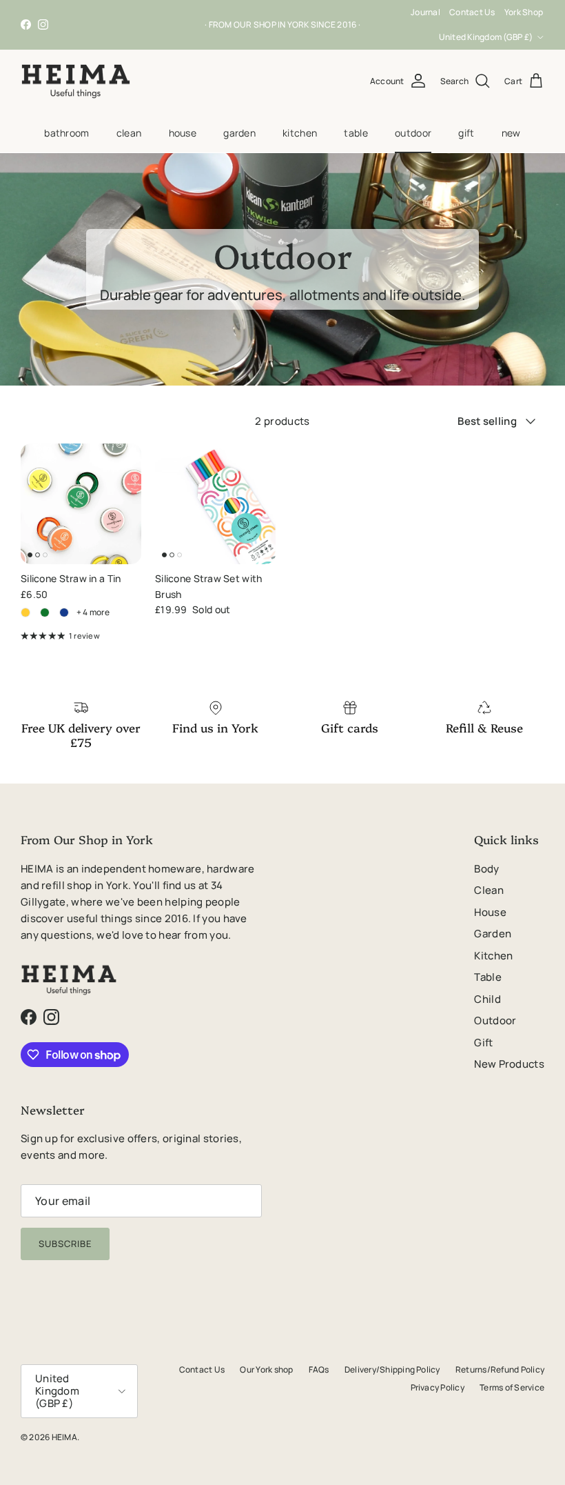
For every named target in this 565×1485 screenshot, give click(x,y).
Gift (466, 132)
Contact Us (472, 12)
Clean (128, 132)
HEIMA (64, 1437)
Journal (425, 12)
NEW (511, 132)
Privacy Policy (437, 1387)
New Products (509, 1064)
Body (486, 868)
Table (355, 132)
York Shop (523, 12)
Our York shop (266, 1369)
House (182, 132)
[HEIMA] (76, 81)
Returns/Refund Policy (499, 1369)
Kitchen (299, 132)
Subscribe (65, 1243)
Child (487, 999)
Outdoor (413, 132)
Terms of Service (512, 1387)
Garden (239, 132)
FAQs (319, 1369)
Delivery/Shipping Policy (392, 1369)
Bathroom (66, 132)
